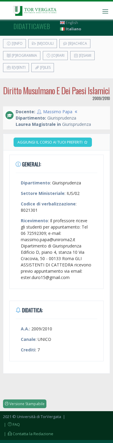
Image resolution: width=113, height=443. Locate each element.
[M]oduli (45, 43)
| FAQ (11, 424)
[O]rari (57, 55)
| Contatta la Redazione (28, 433)
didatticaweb (32, 26)
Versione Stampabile (26, 403)
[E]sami (84, 55)
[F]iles (45, 67)
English (71, 22)
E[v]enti (18, 67)
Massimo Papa (57, 111)
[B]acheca (77, 43)
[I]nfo (17, 43)
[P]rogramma (24, 55)
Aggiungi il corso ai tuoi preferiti (50, 142)
